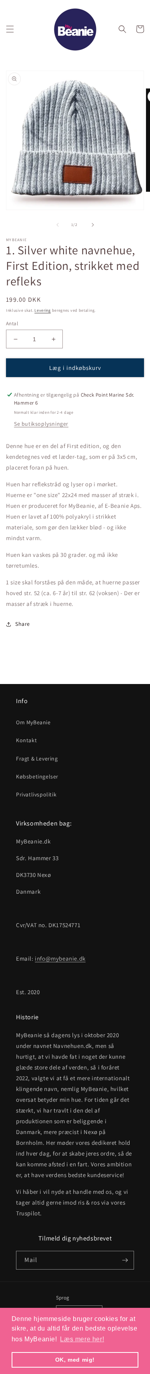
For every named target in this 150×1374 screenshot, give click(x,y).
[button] (10, 29)
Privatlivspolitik (36, 794)
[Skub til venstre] (57, 225)
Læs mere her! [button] (82, 1339)
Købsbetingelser (37, 776)
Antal (12, 323)
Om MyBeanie (33, 722)
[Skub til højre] (93, 225)
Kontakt (26, 740)
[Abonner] (125, 1260)
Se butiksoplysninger (41, 423)
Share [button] (22, 623)
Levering (42, 310)
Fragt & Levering (37, 758)
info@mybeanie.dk (60, 958)
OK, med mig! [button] (75, 1359)
